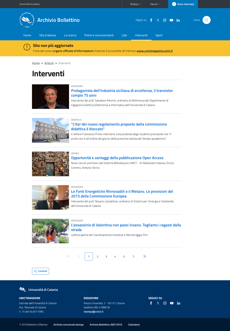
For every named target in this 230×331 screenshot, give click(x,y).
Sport (159, 35)
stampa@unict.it (93, 311)
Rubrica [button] (134, 4)
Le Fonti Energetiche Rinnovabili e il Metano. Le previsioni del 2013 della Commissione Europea (122, 193)
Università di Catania (29, 4)
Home (27, 35)
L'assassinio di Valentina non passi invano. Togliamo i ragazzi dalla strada (126, 227)
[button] (40, 271)
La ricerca (70, 35)
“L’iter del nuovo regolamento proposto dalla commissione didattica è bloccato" (119, 126)
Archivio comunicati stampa (69, 324)
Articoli (49, 63)
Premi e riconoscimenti (99, 35)
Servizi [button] (154, 4)
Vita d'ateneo (47, 35)
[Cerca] (207, 20)
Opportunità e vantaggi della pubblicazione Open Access (117, 158)
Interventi (141, 35)
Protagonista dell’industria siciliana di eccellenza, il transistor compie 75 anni (122, 92)
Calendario (134, 324)
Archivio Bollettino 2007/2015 (106, 324)
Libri (124, 35)
